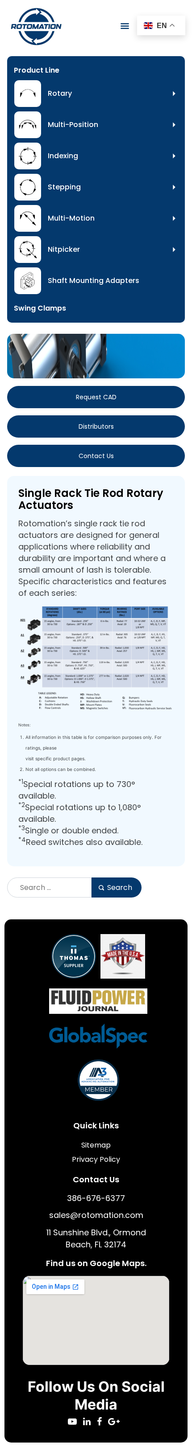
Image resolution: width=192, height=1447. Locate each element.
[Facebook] (102, 1422)
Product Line (36, 70)
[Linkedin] (90, 1422)
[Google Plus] (116, 1422)
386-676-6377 (96, 1198)
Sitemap (96, 1145)
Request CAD (96, 397)
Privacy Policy (96, 1159)
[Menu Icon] (125, 25)
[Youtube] (75, 1422)
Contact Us (96, 455)
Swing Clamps (40, 308)
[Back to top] (161, 1416)
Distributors (96, 426)
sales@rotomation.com (96, 1215)
